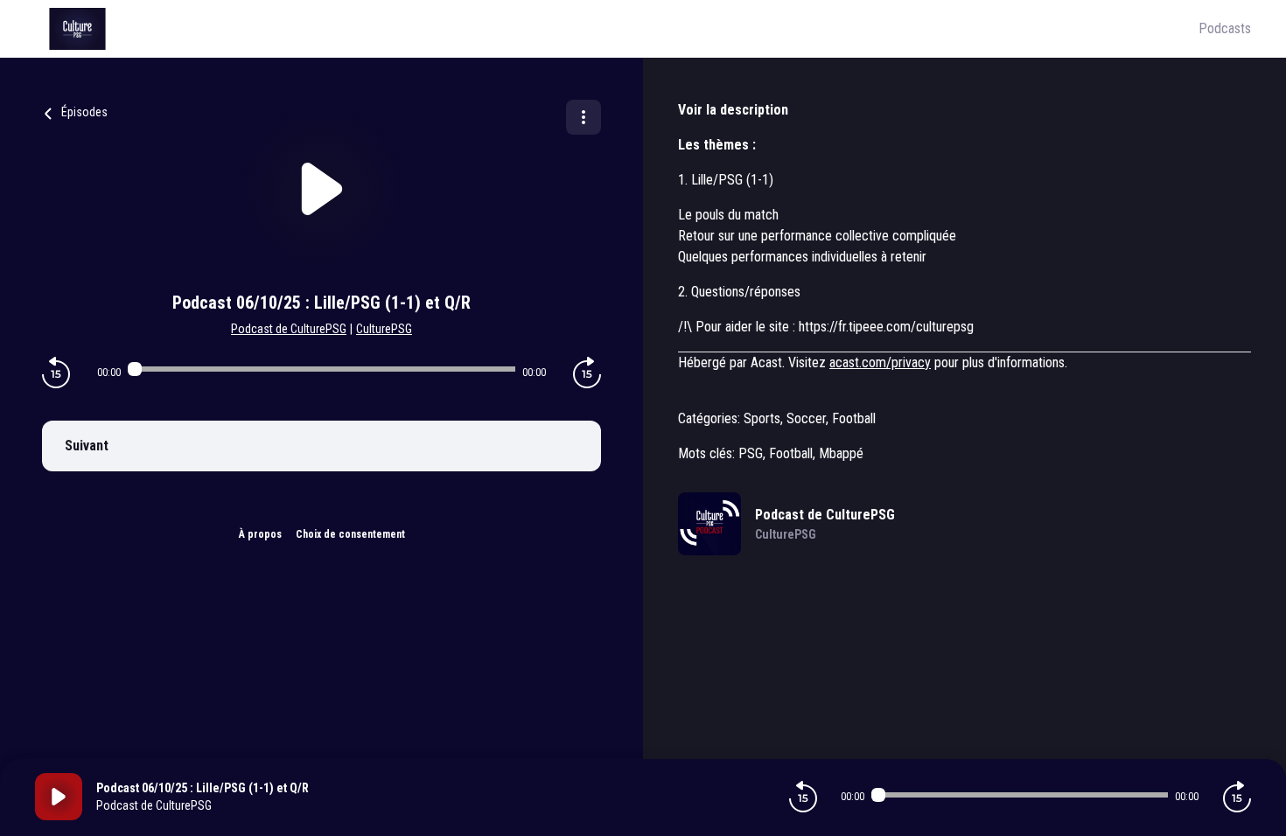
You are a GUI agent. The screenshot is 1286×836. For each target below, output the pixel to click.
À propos (260, 534)
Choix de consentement (350, 534)
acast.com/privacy (880, 362)
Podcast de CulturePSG (288, 329)
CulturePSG (384, 329)
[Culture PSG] (617, 29)
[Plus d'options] (583, 117)
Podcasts (1225, 28)
